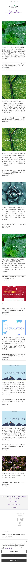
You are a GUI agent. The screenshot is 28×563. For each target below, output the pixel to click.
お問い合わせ (14, 501)
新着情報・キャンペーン (14, 65)
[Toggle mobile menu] (4, 14)
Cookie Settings (14, 551)
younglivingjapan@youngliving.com (15, 534)
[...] (7, 58)
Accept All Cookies (14, 560)
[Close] (26, 542)
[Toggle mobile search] (7, 14)
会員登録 (14, 507)
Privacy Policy (8, 548)
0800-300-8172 (9, 537)
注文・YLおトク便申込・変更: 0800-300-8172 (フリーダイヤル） (14, 497)
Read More (5, 69)
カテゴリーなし (13, 482)
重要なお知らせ (17, 172)
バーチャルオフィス (14, 504)
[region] (14, 551)
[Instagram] (19, 524)
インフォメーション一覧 (16, 64)
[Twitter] (22, 519)
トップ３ (20, 482)
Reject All (14, 555)
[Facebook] (17, 519)
